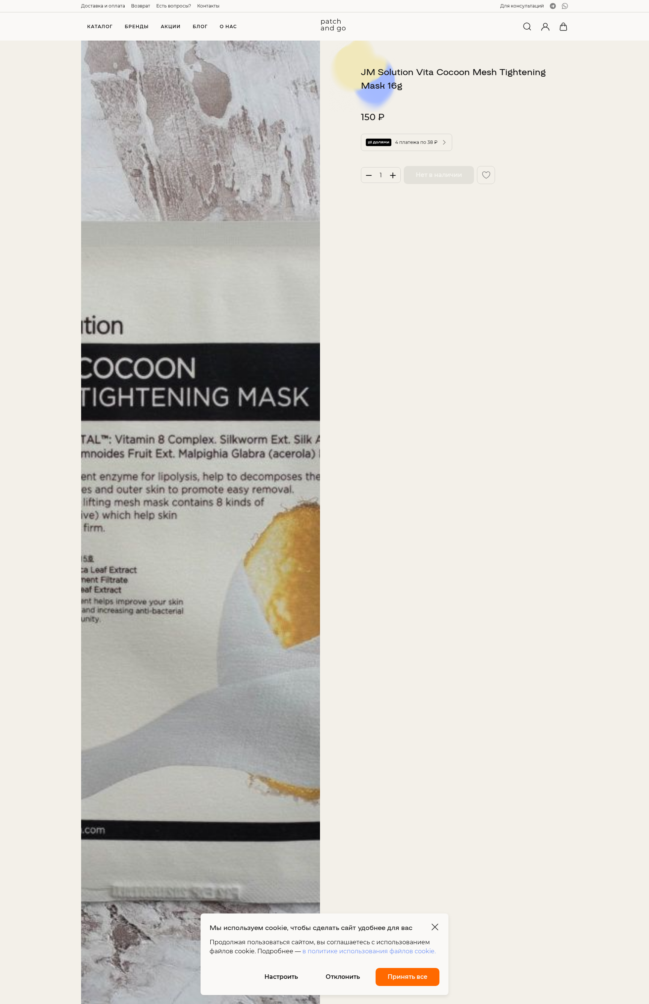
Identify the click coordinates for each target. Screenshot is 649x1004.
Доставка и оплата (103, 6)
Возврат (140, 6)
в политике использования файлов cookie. (369, 951)
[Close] (434, 927)
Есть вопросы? (173, 6)
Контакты (208, 6)
